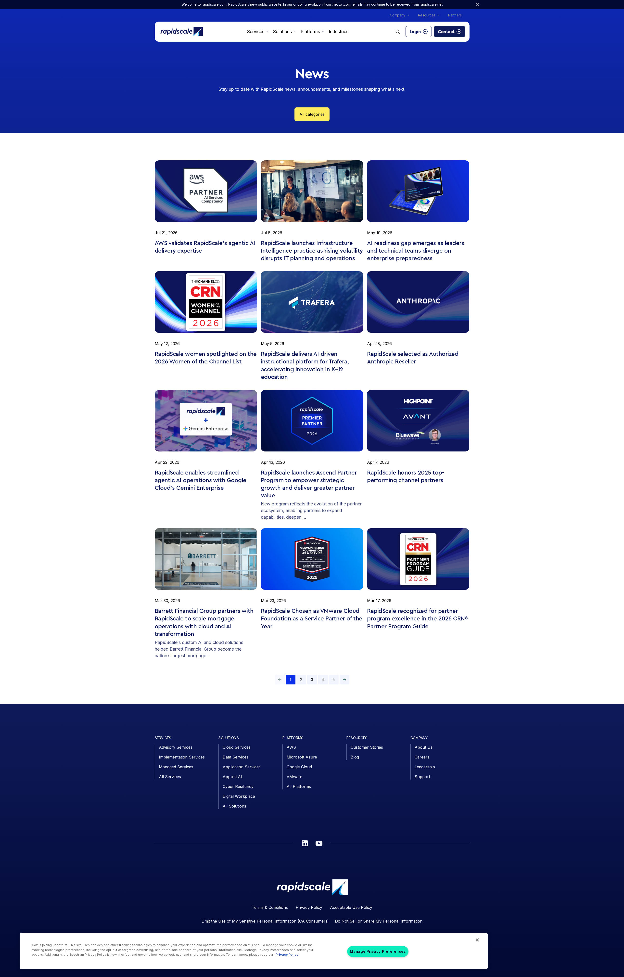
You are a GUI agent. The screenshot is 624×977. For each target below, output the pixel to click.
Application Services (242, 766)
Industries (338, 31)
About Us (424, 747)
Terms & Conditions (270, 907)
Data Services (235, 757)
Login (415, 31)
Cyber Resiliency (238, 786)
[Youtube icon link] (319, 843)
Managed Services (176, 766)
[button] (344, 679)
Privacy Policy (309, 907)
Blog (355, 757)
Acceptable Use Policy (351, 907)
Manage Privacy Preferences (378, 952)
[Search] (398, 32)
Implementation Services (182, 757)
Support (422, 776)
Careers (422, 757)
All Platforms (299, 786)
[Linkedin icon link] (305, 843)
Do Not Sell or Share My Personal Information (378, 921)
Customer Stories (367, 747)
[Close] (477, 940)
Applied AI (232, 776)
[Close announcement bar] (477, 4)
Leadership (425, 766)
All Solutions (234, 806)
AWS (291, 747)
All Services (170, 776)
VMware (294, 776)
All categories (312, 114)
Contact (446, 31)
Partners (455, 15)
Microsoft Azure (302, 757)
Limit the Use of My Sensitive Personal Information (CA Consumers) (265, 921)
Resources (426, 15)
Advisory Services (175, 747)
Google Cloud (299, 766)
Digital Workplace (239, 796)
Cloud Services (237, 747)
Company (397, 15)
